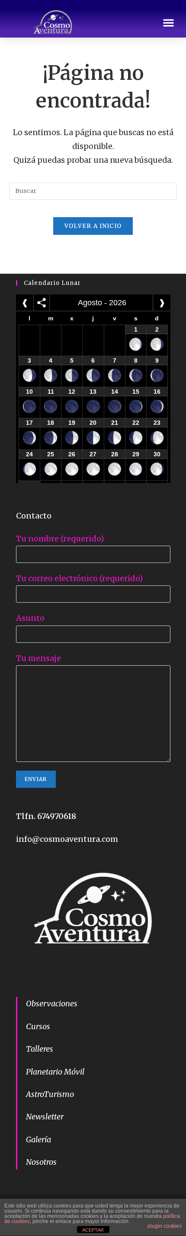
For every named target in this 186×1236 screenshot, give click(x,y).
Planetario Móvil (55, 1072)
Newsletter (45, 1117)
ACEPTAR (93, 1230)
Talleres (39, 1049)
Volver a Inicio (93, 226)
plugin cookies (165, 1226)
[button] (169, 23)
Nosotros (41, 1162)
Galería (38, 1139)
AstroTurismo (50, 1094)
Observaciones (51, 1003)
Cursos (38, 1026)
